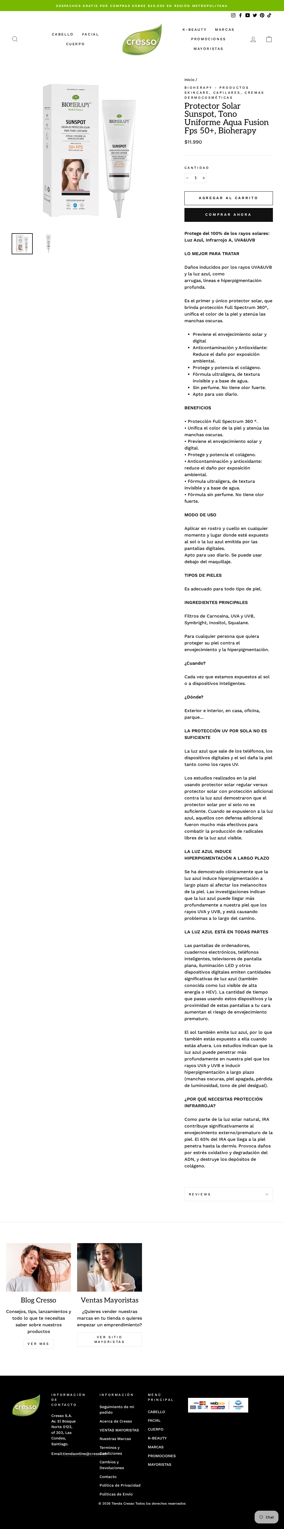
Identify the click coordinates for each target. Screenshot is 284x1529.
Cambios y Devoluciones (112, 1465)
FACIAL (90, 34)
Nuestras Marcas (115, 1438)
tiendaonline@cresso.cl (84, 1453)
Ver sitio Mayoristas (109, 1339)
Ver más (38, 1344)
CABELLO (63, 34)
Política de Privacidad (120, 1485)
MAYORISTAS (209, 49)
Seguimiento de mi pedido (117, 1409)
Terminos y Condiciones (111, 1450)
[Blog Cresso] (38, 1267)
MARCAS (225, 29)
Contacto (108, 1476)
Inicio (189, 79)
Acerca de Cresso (116, 1421)
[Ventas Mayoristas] (109, 1267)
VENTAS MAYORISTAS (119, 1430)
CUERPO (75, 44)
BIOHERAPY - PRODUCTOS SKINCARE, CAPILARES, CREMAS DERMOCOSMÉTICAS (224, 93)
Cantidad (197, 168)
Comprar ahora (228, 214)
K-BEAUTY (194, 29)
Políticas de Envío (116, 1494)
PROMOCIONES (208, 39)
